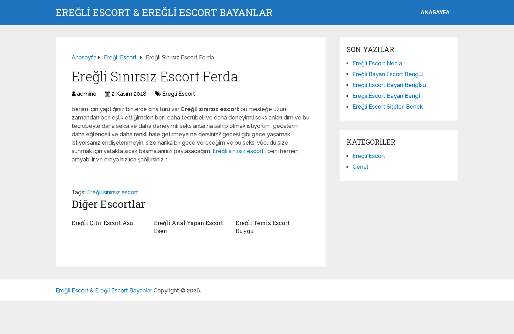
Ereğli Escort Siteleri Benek (387, 106)
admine (87, 93)
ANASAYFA (435, 12)
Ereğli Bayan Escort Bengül (387, 74)
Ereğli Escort (178, 93)
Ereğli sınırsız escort (239, 151)
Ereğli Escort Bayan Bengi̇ (386, 96)
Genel (360, 167)
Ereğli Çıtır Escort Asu (102, 222)
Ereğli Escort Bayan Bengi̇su (389, 85)
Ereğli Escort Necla (377, 63)
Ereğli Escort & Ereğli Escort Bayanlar (164, 12)
